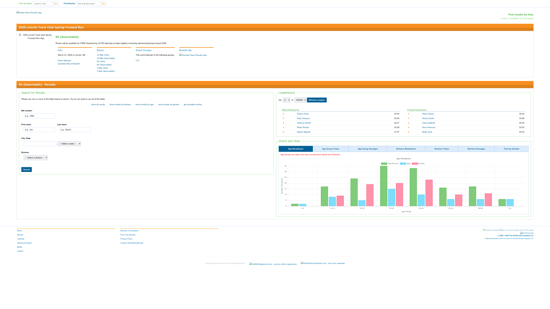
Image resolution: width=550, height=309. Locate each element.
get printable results (193, 104)
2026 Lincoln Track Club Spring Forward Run (51, 27)
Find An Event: (25, 4)
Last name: (62, 125)
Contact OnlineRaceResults (131, 243)
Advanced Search (24, 243)
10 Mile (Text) (103, 55)
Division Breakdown (406, 149)
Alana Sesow (428, 114)
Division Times (442, 149)
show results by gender (168, 104)
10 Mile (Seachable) (106, 58)
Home (19, 231)
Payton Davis (303, 114)
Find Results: (69, 4)
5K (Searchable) (104, 65)
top (280, 100)
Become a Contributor (129, 231)
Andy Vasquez (303, 118)
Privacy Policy (126, 239)
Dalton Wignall (303, 132)
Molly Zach (427, 132)
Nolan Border (303, 127)
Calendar (20, 239)
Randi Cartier (428, 118)
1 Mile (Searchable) (106, 71)
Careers (20, 251)
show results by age (144, 104)
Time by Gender (511, 149)
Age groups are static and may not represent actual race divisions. (310, 154)
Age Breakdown (296, 149)
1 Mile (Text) (102, 68)
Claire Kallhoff (428, 123)
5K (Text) (101, 61)
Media (19, 247)
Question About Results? (69, 64)
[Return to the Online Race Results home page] (29, 12)
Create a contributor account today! (517, 18)
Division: (25, 152)
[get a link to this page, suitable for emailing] (516, 230)
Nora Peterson (428, 127)
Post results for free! (521, 14)
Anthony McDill (304, 123)
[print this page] (491, 230)
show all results (98, 104)
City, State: (26, 138)
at (292, 100)
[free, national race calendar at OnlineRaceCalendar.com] (323, 263)
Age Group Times (330, 149)
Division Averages (476, 149)
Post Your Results (127, 235)
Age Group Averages (368, 149)
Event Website (64, 60)
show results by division (120, 104)
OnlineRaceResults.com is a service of (509, 238)
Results (20, 235)
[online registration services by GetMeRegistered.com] (273, 263)
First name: (26, 125)
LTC (138, 60)
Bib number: (26, 111)
